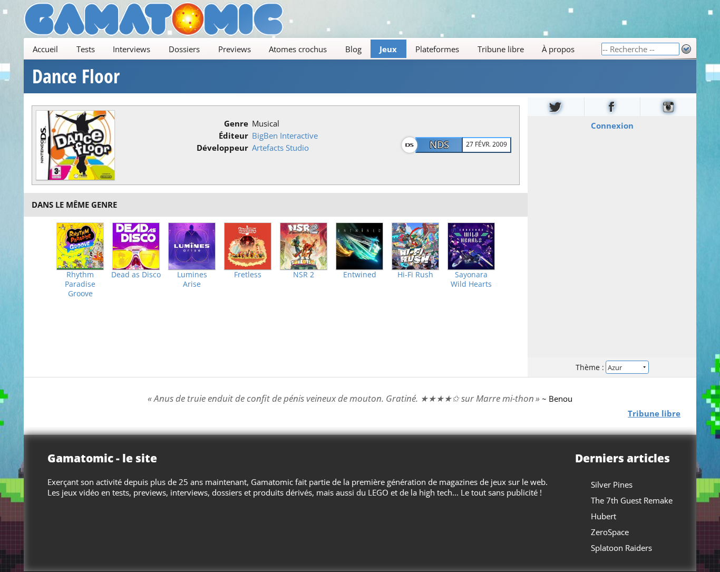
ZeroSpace (610, 532)
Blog (353, 49)
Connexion (612, 125)
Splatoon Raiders (621, 547)
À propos (558, 49)
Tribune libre (501, 49)
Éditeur (233, 135)
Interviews (131, 49)
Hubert (603, 516)
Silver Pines (612, 484)
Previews (234, 49)
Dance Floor (76, 76)
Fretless (247, 274)
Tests (85, 49)
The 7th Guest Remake (632, 500)
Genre (236, 123)
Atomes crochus (298, 49)
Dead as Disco (136, 274)
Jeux (388, 49)
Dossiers (184, 49)
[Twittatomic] (556, 107)
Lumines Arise (192, 279)
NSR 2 (303, 274)
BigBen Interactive (285, 135)
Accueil (45, 49)
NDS (439, 144)
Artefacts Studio (280, 147)
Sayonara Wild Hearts (471, 279)
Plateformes (437, 49)
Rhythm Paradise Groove (80, 284)
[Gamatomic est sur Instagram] (668, 107)
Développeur (222, 147)
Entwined (359, 274)
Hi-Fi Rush (415, 274)
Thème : (591, 367)
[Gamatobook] (612, 107)
